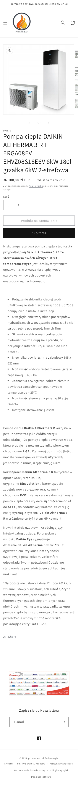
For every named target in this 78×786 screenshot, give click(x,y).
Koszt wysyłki (36, 185)
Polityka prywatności (61, 763)
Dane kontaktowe (41, 776)
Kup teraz (39, 233)
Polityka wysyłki (58, 770)
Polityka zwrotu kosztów (31, 763)
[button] (5, 22)
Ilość (6, 196)
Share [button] (12, 637)
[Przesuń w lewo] (29, 122)
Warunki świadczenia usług (30, 770)
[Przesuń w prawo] (48, 122)
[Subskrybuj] (63, 722)
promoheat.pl (36, 758)
